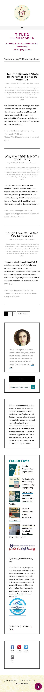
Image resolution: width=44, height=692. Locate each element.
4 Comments (30, 239)
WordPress (19, 683)
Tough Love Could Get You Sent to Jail (22, 234)
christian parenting (29, 293)
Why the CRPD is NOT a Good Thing (22, 158)
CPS (29, 137)
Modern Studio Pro (20, 681)
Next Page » (23, 314)
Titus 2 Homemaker (22, 12)
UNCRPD (20, 217)
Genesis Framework (35, 681)
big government (21, 137)
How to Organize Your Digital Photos (28, 469)
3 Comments (34, 83)
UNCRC (13, 217)
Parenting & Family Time (23, 131)
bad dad (18, 293)
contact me (18, 594)
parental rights (14, 296)
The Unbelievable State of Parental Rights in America (22, 76)
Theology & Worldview (13, 134)
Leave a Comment (30, 163)
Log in (26, 683)
